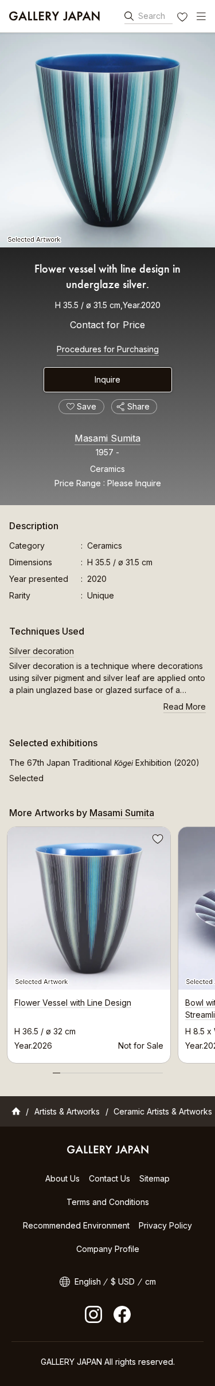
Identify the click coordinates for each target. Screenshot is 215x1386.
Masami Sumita (107, 438)
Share (138, 406)
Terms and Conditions (108, 1202)
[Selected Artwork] (107, 140)
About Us (62, 1178)
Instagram (93, 1314)
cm (150, 1281)
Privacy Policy (165, 1225)
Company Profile (107, 1249)
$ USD (123, 1281)
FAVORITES (183, 18)
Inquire (107, 379)
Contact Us (109, 1178)
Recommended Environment (76, 1225)
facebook (122, 1314)
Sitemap (154, 1178)
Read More (184, 706)
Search (151, 16)
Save (156, 841)
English (88, 1281)
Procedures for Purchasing (108, 349)
